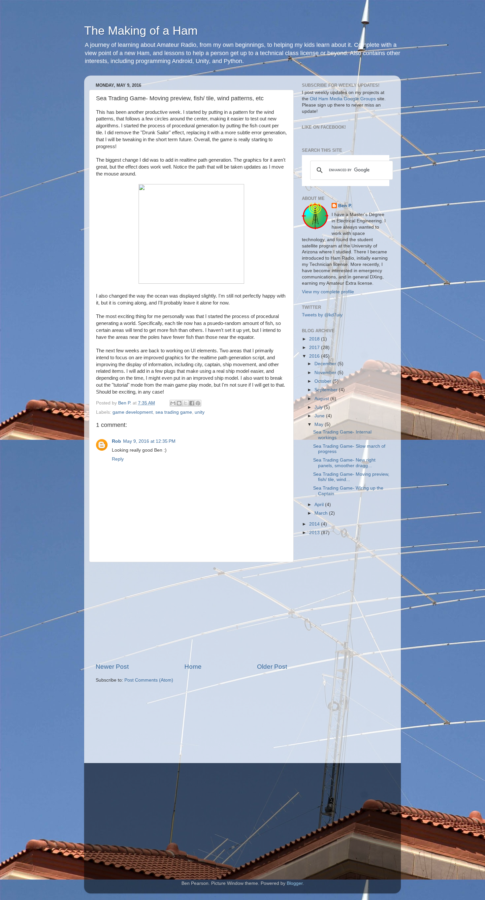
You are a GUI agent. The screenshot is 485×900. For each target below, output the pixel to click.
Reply (118, 459)
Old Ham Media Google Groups (343, 98)
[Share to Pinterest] (198, 403)
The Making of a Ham (141, 30)
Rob (116, 441)
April (319, 504)
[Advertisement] (191, 612)
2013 (315, 532)
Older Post (272, 666)
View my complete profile (328, 291)
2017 (315, 347)
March (321, 513)
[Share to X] (185, 403)
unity (200, 412)
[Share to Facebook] (191, 403)
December (326, 363)
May (319, 424)
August (322, 398)
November (326, 372)
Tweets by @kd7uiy (322, 314)
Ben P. (345, 205)
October (323, 381)
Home (193, 666)
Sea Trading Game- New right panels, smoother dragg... (344, 463)
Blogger (295, 883)
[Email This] (173, 403)
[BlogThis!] (179, 403)
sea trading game (173, 412)
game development (133, 412)
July (319, 407)
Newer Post (112, 666)
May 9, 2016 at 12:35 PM (149, 441)
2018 (315, 339)
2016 (315, 356)
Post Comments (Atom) (148, 680)
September (326, 389)
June (320, 415)
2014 (315, 524)
